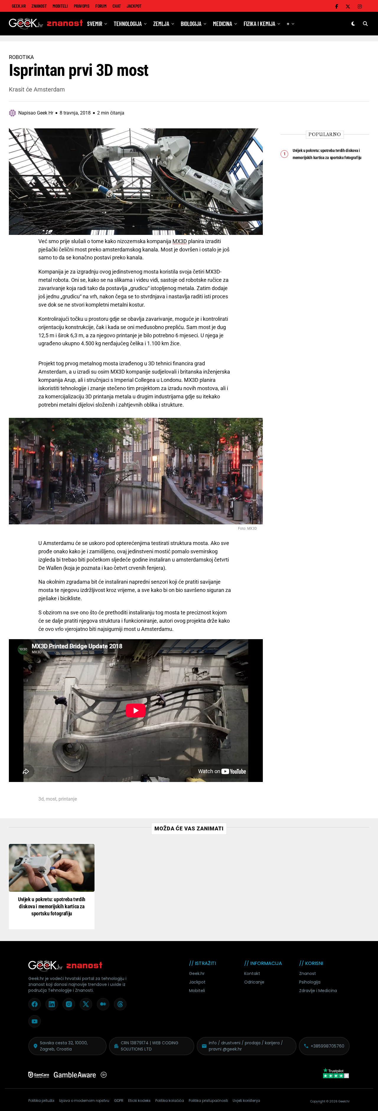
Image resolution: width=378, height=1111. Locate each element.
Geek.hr (197, 973)
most (51, 799)
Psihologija (309, 982)
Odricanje (254, 982)
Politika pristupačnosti (208, 1100)
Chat (117, 6)
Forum (101, 6)
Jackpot (134, 6)
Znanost (39, 6)
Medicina (222, 23)
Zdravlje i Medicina (318, 991)
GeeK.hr (19, 6)
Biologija (191, 23)
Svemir (94, 23)
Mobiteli (60, 6)
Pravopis (81, 6)
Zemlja (161, 23)
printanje (67, 799)
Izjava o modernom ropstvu (84, 1100)
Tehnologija (128, 23)
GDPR (118, 1100)
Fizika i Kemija (259, 23)
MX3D (179, 241)
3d (41, 799)
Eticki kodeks (139, 1100)
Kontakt (252, 973)
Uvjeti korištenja (246, 1100)
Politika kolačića (169, 1100)
